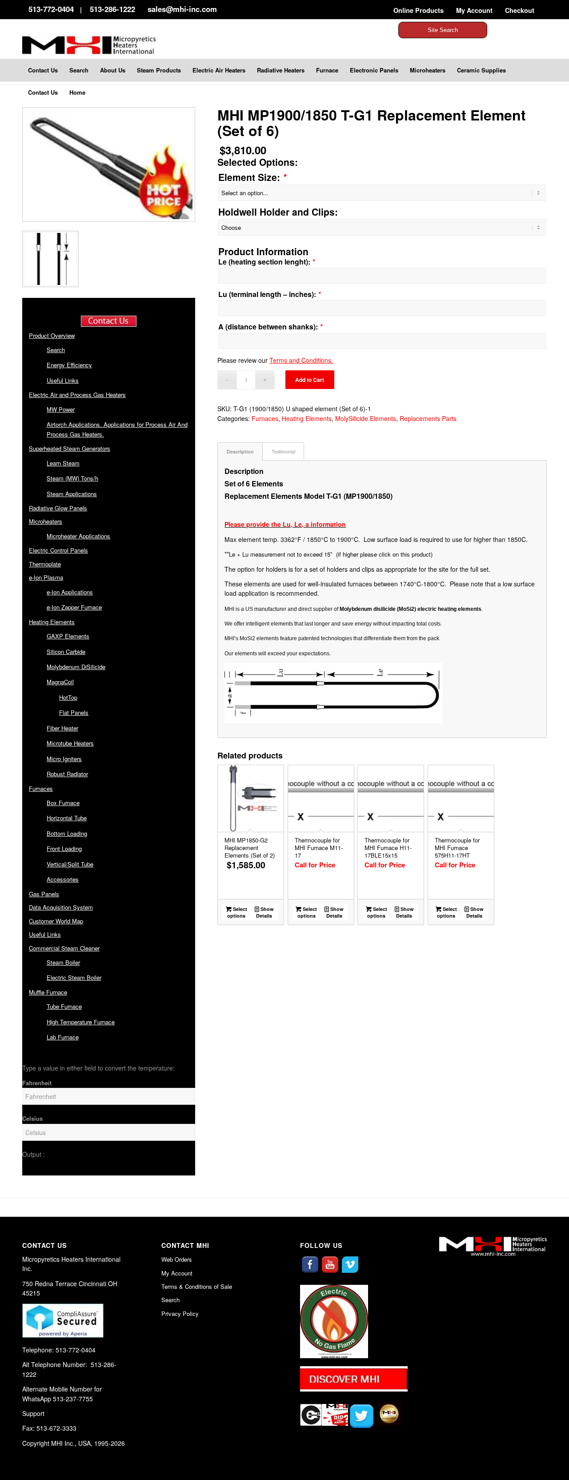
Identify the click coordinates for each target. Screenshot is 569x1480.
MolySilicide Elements (365, 418)
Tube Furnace (64, 1006)
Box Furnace (63, 802)
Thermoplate (45, 564)
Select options (237, 912)
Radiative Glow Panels (58, 508)
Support (33, 1413)
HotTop (68, 697)
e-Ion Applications (70, 592)
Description (240, 451)
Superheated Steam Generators (69, 448)
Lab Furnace (63, 1037)
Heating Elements (52, 622)
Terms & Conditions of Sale (196, 1286)
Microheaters (45, 521)
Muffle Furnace (48, 992)
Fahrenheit (37, 1083)
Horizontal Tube (67, 818)
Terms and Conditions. (301, 360)
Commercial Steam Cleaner (64, 948)
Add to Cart (309, 380)
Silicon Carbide (66, 651)
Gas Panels (44, 894)
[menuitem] (418, 10)
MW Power (61, 409)
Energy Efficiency (69, 365)
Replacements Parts (428, 418)
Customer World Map (56, 921)
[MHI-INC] (101, 42)
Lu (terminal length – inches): (269, 294)
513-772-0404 (51, 9)
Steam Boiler (63, 962)
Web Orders (176, 1259)
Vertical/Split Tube (70, 864)
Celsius (32, 1119)
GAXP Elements (68, 636)
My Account (474, 10)
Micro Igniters (64, 758)
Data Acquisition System (61, 907)
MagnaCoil (60, 682)
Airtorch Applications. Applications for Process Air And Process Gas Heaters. (117, 429)
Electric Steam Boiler (74, 977)
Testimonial (283, 451)
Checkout (519, 10)
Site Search (443, 30)
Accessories (63, 879)
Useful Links (63, 380)
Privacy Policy (180, 1313)
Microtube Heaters (70, 743)
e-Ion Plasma (46, 577)
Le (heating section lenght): (266, 261)
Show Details (265, 912)
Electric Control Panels (58, 550)
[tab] (240, 451)
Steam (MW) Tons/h (72, 478)
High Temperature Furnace (81, 1022)
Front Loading (64, 848)
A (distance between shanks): (270, 326)
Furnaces (41, 788)
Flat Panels (73, 712)
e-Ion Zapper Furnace (74, 607)
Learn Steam (63, 463)
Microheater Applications (78, 536)
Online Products (418, 10)
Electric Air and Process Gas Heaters (77, 394)
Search (56, 349)
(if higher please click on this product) (384, 554)
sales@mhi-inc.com (182, 9)
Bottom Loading (67, 833)
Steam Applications (72, 493)
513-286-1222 (112, 9)
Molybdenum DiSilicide (76, 666)
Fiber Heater (62, 728)
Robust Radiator (67, 774)
